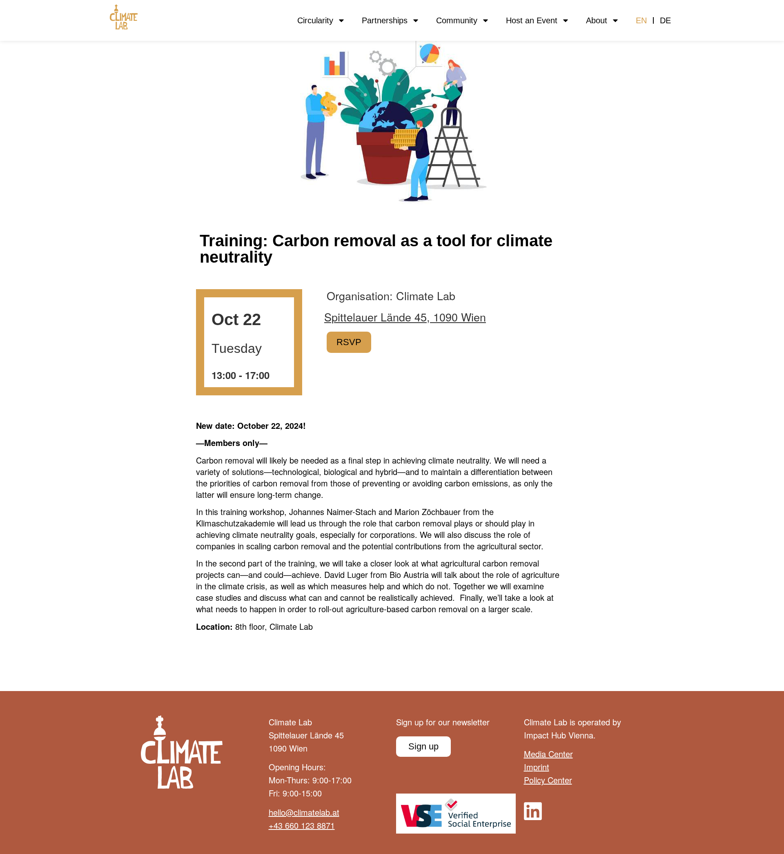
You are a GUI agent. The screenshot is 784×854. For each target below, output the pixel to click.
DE (665, 20)
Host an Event (531, 20)
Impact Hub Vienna (558, 735)
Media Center (548, 754)
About (596, 20)
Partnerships (385, 20)
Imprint (536, 767)
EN (641, 20)
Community (456, 20)
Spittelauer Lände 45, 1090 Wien (405, 316)
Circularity (315, 20)
